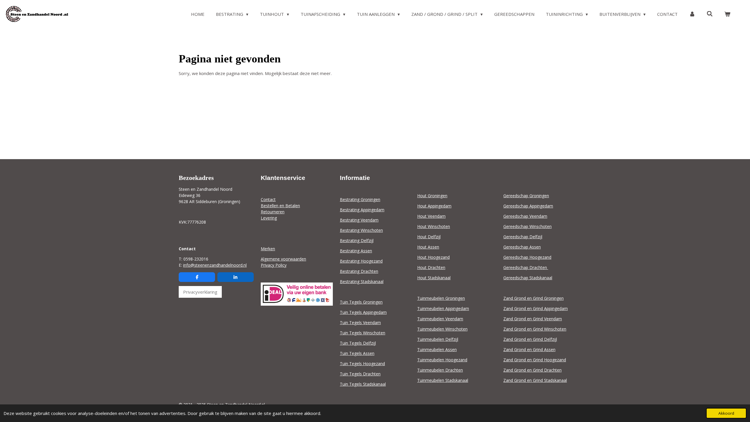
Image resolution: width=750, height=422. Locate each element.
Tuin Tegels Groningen (361, 302)
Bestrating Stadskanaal (361, 281)
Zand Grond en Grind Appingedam (535, 308)
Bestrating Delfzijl (357, 240)
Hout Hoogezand (433, 257)
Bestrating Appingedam (362, 209)
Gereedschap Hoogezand (527, 257)
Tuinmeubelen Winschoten (442, 329)
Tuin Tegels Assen (357, 353)
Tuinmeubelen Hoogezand (442, 360)
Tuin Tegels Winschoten (362, 333)
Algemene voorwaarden (283, 259)
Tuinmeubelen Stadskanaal (442, 380)
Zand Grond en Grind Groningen (533, 298)
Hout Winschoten (433, 226)
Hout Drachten (431, 267)
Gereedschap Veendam (525, 216)
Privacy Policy (274, 265)
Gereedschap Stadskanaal (527, 277)
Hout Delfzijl (429, 236)
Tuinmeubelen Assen (437, 349)
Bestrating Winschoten (361, 230)
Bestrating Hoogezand (361, 261)
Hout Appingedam (434, 206)
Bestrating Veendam (359, 220)
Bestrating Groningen (360, 199)
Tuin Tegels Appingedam (363, 312)
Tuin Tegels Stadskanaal (363, 384)
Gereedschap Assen (522, 247)
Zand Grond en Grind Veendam (532, 318)
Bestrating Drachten (359, 271)
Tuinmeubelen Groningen (441, 298)
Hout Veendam (431, 216)
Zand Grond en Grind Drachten (532, 370)
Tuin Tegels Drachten (360, 374)
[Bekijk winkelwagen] (727, 14)
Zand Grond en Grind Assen (529, 349)
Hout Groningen (432, 195)
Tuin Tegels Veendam (360, 322)
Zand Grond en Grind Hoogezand (534, 360)
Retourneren (272, 212)
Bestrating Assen (356, 250)
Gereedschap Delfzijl (522, 236)
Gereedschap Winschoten (527, 226)
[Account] (692, 14)
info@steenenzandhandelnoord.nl (215, 265)
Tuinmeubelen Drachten (440, 370)
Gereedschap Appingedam (528, 206)
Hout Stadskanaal (434, 277)
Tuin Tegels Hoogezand (362, 363)
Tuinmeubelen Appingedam (443, 308)
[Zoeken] (709, 13)
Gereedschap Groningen (526, 195)
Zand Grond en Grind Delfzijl (530, 339)
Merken (268, 248)
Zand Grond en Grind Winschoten (534, 329)
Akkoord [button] (726, 413)
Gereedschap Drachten (525, 267)
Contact (268, 199)
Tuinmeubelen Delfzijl (437, 339)
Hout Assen (428, 247)
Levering (269, 218)
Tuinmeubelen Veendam (440, 318)
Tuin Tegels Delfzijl (358, 343)
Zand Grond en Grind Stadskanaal (535, 380)
